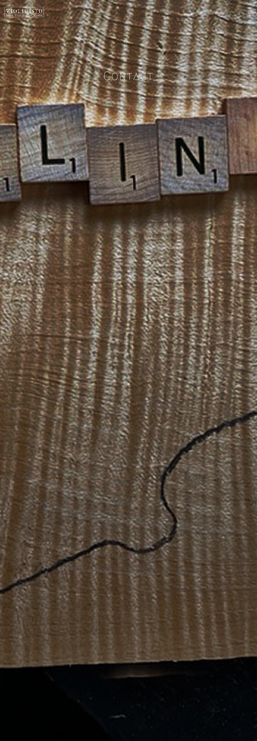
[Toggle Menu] (250, 12)
